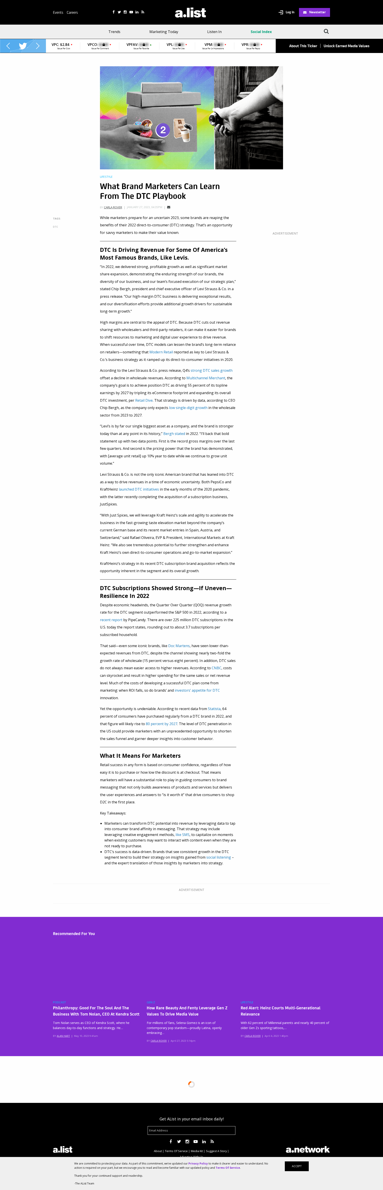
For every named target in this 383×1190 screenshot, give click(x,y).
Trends (114, 31)
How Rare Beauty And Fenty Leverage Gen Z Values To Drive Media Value (187, 1010)
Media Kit (197, 1151)
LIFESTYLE (247, 1002)
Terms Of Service (176, 1151)
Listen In (214, 31)
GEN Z (151, 1002)
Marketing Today (163, 31)
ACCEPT (297, 1166)
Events (58, 12)
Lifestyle (106, 176)
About (158, 1151)
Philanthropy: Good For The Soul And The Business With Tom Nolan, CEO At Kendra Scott (96, 1010)
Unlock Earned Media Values (346, 46)
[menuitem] (115, 31)
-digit (188, 407)
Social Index (261, 31)
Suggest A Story (216, 1151)
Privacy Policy (198, 1163)
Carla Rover (113, 207)
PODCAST (59, 1002)
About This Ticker (303, 46)
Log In (289, 12)
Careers (72, 12)
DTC (55, 226)
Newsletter (317, 12)
